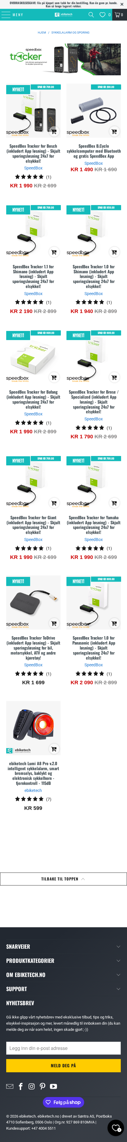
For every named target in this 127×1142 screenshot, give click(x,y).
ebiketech (27, 1116)
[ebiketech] (63, 15)
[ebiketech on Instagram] (31, 1086)
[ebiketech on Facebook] (20, 1086)
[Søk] (91, 15)
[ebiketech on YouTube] (53, 1086)
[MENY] (3, 15)
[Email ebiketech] (9, 1086)
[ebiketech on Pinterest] (42, 1086)
